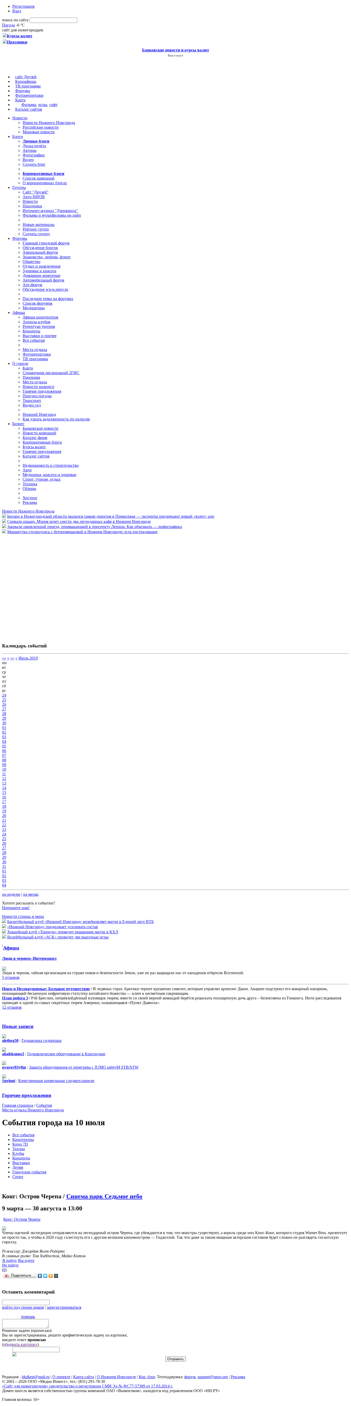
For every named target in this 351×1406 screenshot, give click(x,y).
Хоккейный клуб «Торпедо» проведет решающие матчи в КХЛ (62, 932)
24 (4, 695)
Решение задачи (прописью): (27, 1330)
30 (4, 723)
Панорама (31, 377)
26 (4, 704)
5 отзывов (11, 977)
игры (42, 104)
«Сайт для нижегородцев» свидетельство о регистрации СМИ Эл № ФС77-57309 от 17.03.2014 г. (87, 1386)
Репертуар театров (39, 326)
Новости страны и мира (23, 916)
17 (4, 801)
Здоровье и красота (39, 271)
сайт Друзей (25, 77)
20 (4, 815)
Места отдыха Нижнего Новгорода (33, 1110)
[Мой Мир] (56, 1275)
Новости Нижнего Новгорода (49, 122)
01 (4, 727)
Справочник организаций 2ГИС (51, 373)
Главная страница (17, 1105)
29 (4, 718)
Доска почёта (34, 146)
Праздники (32, 206)
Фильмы (28, 104)
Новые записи (17, 1026)
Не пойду (10, 1265)
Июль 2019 (28, 658)
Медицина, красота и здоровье (49, 474)
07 (4, 755)
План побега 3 (15, 998)
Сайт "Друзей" (36, 192)
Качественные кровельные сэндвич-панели (56, 1080)
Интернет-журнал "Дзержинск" (50, 210)
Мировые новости (39, 132)
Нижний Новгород (39, 414)
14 (4, 788)
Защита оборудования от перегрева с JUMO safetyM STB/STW (83, 1067)
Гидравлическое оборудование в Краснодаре (66, 1054)
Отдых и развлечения (41, 266)
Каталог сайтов (28, 109)
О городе (20, 363)
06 (4, 751)
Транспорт (32, 400)
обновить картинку (20, 1344)
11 (4, 774)
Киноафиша (25, 81)
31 (4, 866)
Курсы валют (34, 447)
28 (4, 713)
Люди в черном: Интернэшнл (29, 958)
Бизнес (18, 423)
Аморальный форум (40, 252)
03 (4, 737)
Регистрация (23, 6)
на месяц (31, 894)
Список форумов (37, 303)
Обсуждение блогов (40, 247)
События (44, 1105)
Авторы (29, 150)
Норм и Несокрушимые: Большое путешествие (46, 989)
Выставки (21, 1163)
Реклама (30, 502)
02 (4, 732)
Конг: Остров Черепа (21, 1219)
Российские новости (41, 127)
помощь (28, 1316)
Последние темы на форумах (48, 298)
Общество (31, 261)
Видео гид (32, 405)
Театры (18, 1149)
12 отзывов (12, 1007)
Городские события (29, 1172)
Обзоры (29, 488)
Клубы (18, 1153)
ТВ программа (28, 86)
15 (4, 792)
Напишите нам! (16, 908)
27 (4, 709)
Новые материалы (38, 224)
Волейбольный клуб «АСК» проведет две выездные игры (58, 937)
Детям (17, 1167)
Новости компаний (39, 433)
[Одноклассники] (50, 1275)
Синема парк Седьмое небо (104, 1196)
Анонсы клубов (36, 322)
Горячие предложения (42, 391)
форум (190, 1377)
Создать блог (34, 164)
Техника (30, 484)
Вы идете (26, 1260)
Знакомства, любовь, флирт (47, 257)
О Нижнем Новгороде (116, 1377)
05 (4, 746)
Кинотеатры (23, 1139)
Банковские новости (40, 428)
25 (4, 700)
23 (4, 829)
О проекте (61, 1377)
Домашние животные (41, 275)
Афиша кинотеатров (40, 317)
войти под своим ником (23, 1307)
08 (4, 760)
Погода (8, 25)
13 (4, 783)
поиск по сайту (15, 20)
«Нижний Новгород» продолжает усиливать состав (52, 927)
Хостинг (30, 498)
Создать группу (36, 234)
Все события (34, 340)
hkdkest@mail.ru (36, 1377)
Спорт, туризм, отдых (42, 479)
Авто (27, 470)
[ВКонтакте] (40, 1275)
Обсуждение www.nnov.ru (45, 289)
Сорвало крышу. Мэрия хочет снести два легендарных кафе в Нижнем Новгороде (79, 521)
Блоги (17, 136)
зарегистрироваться (64, 1307)
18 (4, 806)
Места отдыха (35, 349)
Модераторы (34, 308)
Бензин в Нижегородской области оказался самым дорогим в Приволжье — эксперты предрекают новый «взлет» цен (110, 516)
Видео (28, 159)
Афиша (18, 312)
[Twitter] (45, 1275)
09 (4, 764)
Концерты (31, 331)
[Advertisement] (33, 585)
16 (4, 797)
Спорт (17, 1176)
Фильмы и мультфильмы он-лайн (52, 215)
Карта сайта (83, 1377)
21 (4, 820)
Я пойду (9, 1260)
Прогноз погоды (37, 396)
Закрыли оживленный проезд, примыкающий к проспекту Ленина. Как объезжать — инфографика (94, 526)
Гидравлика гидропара (41, 1040)
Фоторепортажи (29, 95)
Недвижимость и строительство (51, 465)
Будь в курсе (175, 55)
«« (4, 658)
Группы (19, 187)
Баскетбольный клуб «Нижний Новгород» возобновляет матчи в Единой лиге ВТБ (80, 921)
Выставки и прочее (40, 335)
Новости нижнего (38, 386)
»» (12, 658)
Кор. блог (147, 1377)
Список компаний (38, 178)
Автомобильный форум (43, 280)
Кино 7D (20, 1144)
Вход (16, 11)
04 (4, 741)
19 (4, 811)
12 (4, 778)
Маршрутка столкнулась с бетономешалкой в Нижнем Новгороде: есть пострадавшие (82, 532)
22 (4, 825)
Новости (19, 118)
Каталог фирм (35, 437)
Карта (20, 100)
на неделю (11, 894)
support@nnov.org (213, 1377)
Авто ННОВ (34, 197)
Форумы (22, 91)
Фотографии (34, 155)
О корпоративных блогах (45, 183)
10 (4, 769)
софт (53, 104)
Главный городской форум (46, 243)
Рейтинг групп (36, 229)
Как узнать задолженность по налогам (56, 419)
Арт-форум (32, 285)
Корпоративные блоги (42, 442)
